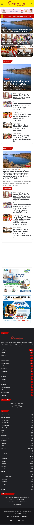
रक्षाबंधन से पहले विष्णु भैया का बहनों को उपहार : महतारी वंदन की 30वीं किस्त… (21, 97)
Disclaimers (24, 516)
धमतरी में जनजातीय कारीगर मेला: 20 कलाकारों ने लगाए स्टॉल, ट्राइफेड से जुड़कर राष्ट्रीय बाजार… (22, 106)
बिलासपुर (5, 453)
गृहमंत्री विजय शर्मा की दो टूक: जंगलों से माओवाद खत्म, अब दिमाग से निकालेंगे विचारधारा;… (22, 117)
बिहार (4, 484)
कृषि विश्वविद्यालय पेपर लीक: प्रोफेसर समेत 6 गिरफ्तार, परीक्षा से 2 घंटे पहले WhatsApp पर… (21, 128)
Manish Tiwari (8, 89)
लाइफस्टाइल (6, 487)
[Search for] (32, 4)
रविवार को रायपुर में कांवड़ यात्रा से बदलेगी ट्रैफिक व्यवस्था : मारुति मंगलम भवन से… (22, 138)
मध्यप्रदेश (4, 355)
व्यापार (3, 374)
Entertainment (6, 387)
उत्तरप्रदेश (4, 376)
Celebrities (6, 422)
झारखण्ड (5, 479)
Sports (4, 395)
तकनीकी (4, 379)
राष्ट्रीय (3, 352)
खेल (3, 358)
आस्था (4, 474)
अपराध (4, 451)
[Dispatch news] (17, 3)
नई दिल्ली (5, 481)
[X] (16, 504)
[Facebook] (14, 504)
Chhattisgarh (5, 363)
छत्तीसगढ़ (4, 350)
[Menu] (2, 4)
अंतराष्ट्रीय (4, 368)
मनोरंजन (4, 366)
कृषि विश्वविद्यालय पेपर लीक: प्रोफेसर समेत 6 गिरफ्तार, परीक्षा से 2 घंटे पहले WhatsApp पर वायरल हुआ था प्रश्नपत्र (22, 233)
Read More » (7, 188)
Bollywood (6, 420)
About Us (9, 516)
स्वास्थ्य (5, 458)
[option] (17, 37)
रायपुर (4, 456)
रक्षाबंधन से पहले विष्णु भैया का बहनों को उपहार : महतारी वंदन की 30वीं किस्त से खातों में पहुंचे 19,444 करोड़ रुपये (21, 197)
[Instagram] (20, 504)
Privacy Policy (16, 516)
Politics (4, 389)
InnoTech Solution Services (20, 513)
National (4, 371)
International (5, 392)
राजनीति (4, 382)
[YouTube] (18, 504)
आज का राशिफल (5, 360)
